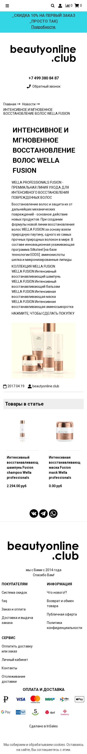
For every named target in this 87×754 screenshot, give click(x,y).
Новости (29, 104)
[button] (6, 455)
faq (4, 601)
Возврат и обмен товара (60, 603)
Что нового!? (57, 592)
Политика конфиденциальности (64, 625)
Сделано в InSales (43, 726)
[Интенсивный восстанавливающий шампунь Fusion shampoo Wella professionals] (22, 431)
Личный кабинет (15, 660)
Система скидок (14, 592)
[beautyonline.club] (43, 53)
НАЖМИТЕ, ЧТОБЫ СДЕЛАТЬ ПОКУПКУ (43, 313)
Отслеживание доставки (13, 679)
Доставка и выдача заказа (17, 620)
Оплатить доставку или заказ (17, 648)
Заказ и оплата (14, 609)
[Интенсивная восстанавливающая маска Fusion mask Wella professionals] (65, 431)
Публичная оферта (62, 614)
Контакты (9, 668)
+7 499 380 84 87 (44, 78)
